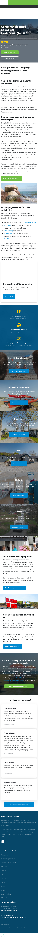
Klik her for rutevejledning (9, 910)
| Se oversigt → (19, 434)
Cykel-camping (8, 230)
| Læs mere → (19, 463)
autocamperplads (30, 222)
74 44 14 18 (19, 678)
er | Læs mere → (19, 371)
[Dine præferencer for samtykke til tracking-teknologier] (3, 935)
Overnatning (8, 225)
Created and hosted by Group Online (18, 927)
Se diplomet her (9, 296)
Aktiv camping (8, 233)
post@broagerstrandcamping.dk (13, 680)
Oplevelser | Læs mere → (19, 403)
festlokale (7, 238)
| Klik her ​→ (14, 587)
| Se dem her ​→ (12, 646)
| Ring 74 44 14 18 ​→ (11, 178)
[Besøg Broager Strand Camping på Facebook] (3, 842)
